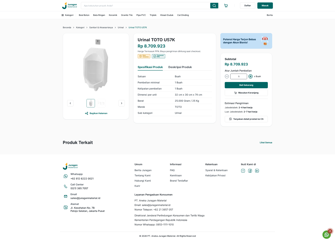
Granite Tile (127, 15)
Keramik (113, 15)
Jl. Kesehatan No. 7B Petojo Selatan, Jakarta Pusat (87, 209)
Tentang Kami (143, 175)
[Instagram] (243, 171)
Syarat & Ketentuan (216, 170)
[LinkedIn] (257, 171)
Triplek (153, 15)
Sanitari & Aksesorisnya (101, 27)
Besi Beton (84, 15)
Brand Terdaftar (179, 180)
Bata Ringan (99, 15)
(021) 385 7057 (79, 188)
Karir (137, 185)
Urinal (121, 27)
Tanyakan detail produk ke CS (248, 119)
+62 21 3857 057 (163, 209)
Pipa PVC (141, 15)
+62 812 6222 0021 (82, 178)
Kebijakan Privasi (215, 175)
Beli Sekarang (246, 85)
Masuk (265, 5)
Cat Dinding (183, 15)
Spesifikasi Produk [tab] (150, 67)
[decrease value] (227, 76)
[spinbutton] (238, 76)
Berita (270, 15)
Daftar (247, 5)
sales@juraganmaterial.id (85, 198)
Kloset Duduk (166, 15)
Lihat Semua (266, 142)
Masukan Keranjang (248, 92)
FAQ (172, 170)
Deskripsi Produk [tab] (180, 67)
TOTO (178, 106)
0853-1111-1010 (165, 224)
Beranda (67, 27)
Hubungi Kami (143, 180)
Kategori (69, 15)
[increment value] (250, 76)
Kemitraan (176, 175)
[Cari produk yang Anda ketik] (214, 5)
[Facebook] (250, 171)
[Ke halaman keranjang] (226, 5)
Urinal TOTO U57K (138, 27)
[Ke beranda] (69, 5)
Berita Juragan (143, 170)
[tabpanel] (175, 94)
